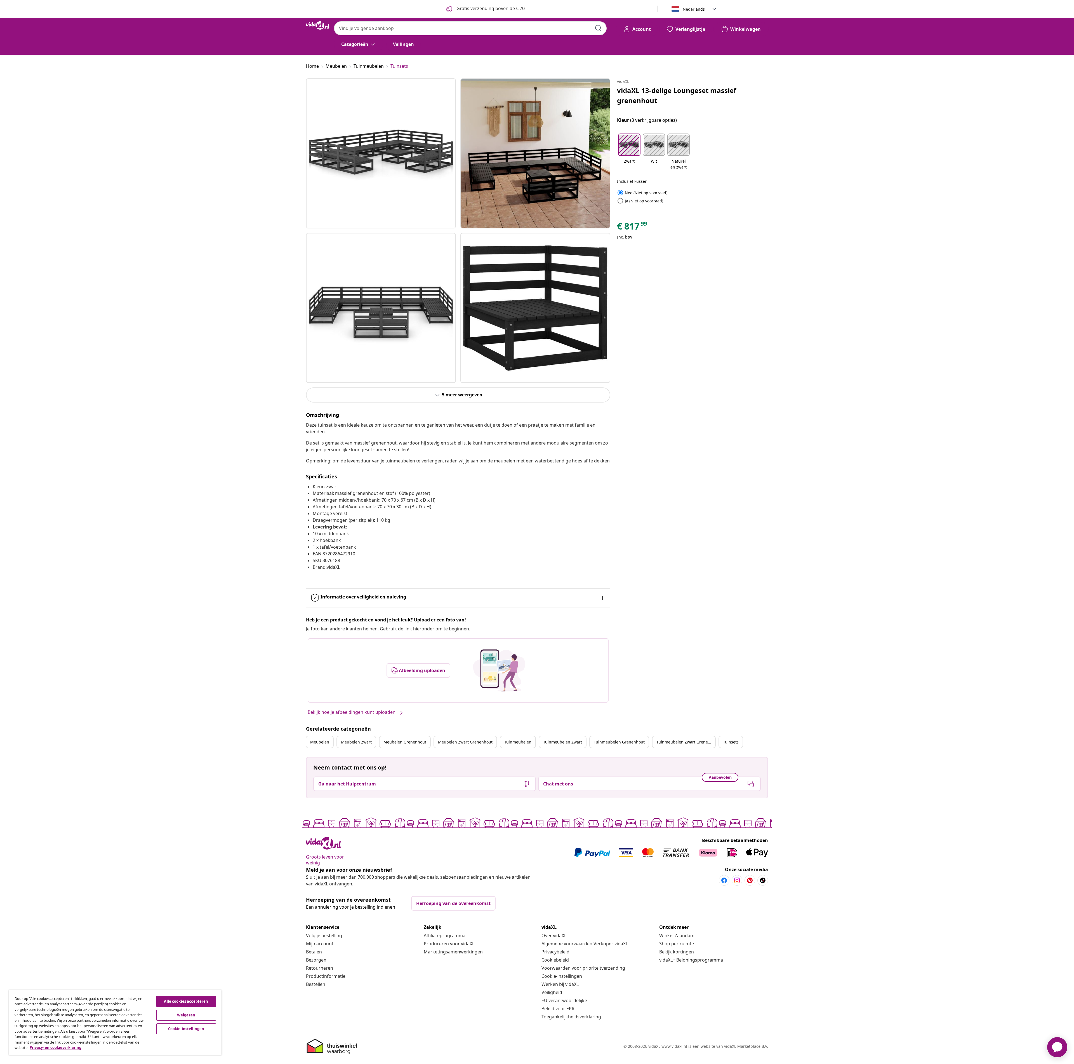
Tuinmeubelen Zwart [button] (562, 742)
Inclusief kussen (632, 181)
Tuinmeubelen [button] (517, 742)
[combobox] (470, 28)
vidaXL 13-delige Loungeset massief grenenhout (676, 95)
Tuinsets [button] (731, 742)
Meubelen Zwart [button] (356, 742)
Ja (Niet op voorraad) (640, 201)
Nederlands (694, 9)
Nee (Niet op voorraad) (642, 193)
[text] (632, 227)
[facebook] (724, 880)
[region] (115, 1022)
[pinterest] (750, 880)
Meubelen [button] (319, 742)
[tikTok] (763, 880)
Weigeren (186, 1015)
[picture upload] (499, 670)
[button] (629, 152)
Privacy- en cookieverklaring (55, 1047)
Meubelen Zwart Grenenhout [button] (465, 742)
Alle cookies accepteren (186, 1001)
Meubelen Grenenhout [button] (404, 742)
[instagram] (737, 880)
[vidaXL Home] (317, 25)
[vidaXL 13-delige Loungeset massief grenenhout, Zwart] (381, 153)
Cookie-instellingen (561, 976)
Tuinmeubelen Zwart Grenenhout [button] (685, 742)
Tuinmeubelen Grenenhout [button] (619, 742)
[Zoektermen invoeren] (598, 28)
